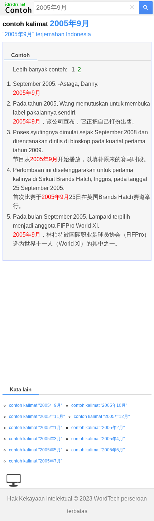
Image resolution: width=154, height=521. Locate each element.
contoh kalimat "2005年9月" (35, 405)
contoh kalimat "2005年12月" (102, 416)
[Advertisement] (77, 324)
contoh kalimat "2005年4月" (98, 438)
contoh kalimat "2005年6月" (98, 449)
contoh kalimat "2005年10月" (99, 405)
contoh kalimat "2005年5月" (35, 449)
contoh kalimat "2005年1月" (35, 427)
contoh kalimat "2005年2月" (98, 427)
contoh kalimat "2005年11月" (37, 416)
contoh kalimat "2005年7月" (35, 461)
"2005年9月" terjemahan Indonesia (47, 34)
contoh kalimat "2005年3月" (35, 438)
